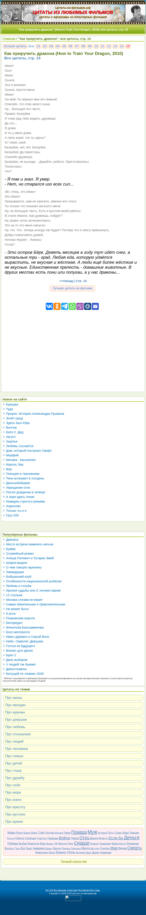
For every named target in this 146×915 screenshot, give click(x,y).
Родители (33, 843)
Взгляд (50, 832)
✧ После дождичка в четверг (24, 492)
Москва (59, 832)
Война (64, 838)
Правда (79, 832)
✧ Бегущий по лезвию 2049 (23, 673)
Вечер (122, 848)
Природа (53, 838)
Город (75, 838)
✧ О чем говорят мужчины (22, 567)
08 (83, 46)
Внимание (133, 843)
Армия (26, 832)
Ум (56, 843)
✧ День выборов (14, 660)
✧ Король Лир (12, 464)
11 (102, 46)
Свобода (30, 838)
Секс (41, 832)
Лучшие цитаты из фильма (72, 288)
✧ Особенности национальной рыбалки (32, 581)
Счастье (41, 838)
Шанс (34, 832)
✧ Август (9, 437)
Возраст (94, 843)
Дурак (95, 852)
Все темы (95, 890)
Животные (41, 852)
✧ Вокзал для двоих (17, 650)
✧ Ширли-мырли (14, 563)
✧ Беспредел (12, 623)
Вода (125, 832)
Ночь (71, 852)
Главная (8, 39)
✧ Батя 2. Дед (13, 432)
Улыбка (105, 848)
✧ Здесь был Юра (16, 423)
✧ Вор (7, 469)
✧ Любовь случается (17, 446)
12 (109, 46)
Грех (70, 843)
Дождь (49, 843)
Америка (39, 848)
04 (57, 46)
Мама (11, 832)
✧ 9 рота (8, 613)
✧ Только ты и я (14, 510)
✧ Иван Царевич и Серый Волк (25, 636)
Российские (84, 890)
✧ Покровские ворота (18, 618)
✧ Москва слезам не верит (22, 600)
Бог (23, 848)
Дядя (88, 852)
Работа (19, 838)
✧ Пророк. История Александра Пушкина (33, 413)
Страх (118, 832)
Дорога (94, 838)
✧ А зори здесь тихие (18, 497)
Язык (19, 832)
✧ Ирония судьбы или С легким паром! (31, 590)
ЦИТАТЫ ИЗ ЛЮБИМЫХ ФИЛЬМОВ (73, 12)
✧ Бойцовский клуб (16, 576)
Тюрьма (134, 832)
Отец (84, 837)
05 (64, 46)
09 (90, 46)
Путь (111, 832)
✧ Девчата (10, 539)
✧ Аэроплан (11, 506)
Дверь (48, 848)
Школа (57, 848)
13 (115, 46)
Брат (29, 848)
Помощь (66, 848)
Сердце (82, 842)
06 (70, 46)
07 (77, 46)
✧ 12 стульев (12, 595)
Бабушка (76, 848)
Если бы (116, 838)
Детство (95, 848)
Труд (17, 848)
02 (45, 46)
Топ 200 (49, 890)
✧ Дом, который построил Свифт (27, 450)
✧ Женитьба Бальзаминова (23, 627)
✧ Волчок (9, 427)
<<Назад (66, 281)
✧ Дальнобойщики (16, 483)
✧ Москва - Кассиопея (19, 460)
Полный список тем (74, 861)
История (102, 832)
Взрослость (119, 843)
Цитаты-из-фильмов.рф (73, 7)
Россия (11, 838)
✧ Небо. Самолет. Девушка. (23, 641)
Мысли (62, 843)
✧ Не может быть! (15, 609)
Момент (61, 852)
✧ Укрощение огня (16, 487)
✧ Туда (7, 409)
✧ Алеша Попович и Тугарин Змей (28, 558)
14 (121, 46)
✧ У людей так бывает (19, 664)
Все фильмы (60, 890)
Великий (80, 852)
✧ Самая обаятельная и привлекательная (33, 604)
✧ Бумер (8, 549)
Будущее (105, 843)
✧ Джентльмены (14, 669)
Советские (72, 890)
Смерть (134, 848)
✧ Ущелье (9, 441)
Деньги (131, 837)
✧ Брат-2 (9, 655)
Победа (12, 843)
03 (51, 46)
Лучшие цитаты (15, 46)
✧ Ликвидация (13, 572)
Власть (103, 838)
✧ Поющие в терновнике (21, 474)
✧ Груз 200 (10, 515)
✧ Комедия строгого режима (23, 501)
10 (96, 46)
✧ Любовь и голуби (16, 586)
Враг (43, 843)
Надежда (105, 852)
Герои (67, 832)
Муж (92, 832)
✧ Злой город (12, 418)
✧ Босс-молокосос (16, 632)
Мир (114, 848)
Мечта (85, 848)
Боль (52, 852)
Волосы (9, 848)
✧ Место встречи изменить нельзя (27, 544)
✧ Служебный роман (18, 553)
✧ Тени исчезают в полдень (23, 478)
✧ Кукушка (10, 404)
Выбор (23, 843)
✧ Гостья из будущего (18, 646)
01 (38, 46)
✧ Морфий (10, 455)
